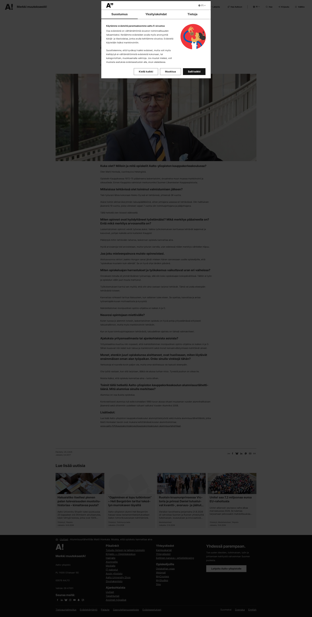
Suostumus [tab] (119, 14)
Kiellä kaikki (146, 71)
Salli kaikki (194, 71)
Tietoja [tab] (192, 14)
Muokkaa (170, 71)
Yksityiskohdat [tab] (156, 14)
